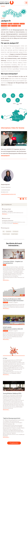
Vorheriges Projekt (7, 209)
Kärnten (10, 23)
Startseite (3, 6)
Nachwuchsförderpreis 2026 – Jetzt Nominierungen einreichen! (13, 299)
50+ (3, 231)
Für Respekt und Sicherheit (7, 220)
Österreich (16, 23)
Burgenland (4, 23)
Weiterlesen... (15, 223)
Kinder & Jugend (6, 234)
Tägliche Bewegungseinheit (11, 418)
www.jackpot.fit (5, 155)
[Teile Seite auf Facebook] (23, 199)
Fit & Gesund (15, 231)
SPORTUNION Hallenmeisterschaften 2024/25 (13, 328)
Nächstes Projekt (6, 218)
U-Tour (5, 358)
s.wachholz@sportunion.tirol (8, 194)
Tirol (9, 25)
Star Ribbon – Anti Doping (7, 211)
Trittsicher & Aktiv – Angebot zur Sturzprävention (13, 262)
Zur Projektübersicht (7, 204)
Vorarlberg (14, 25)
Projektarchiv (14, 443)
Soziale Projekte (14, 234)
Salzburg (22, 23)
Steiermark (4, 25)
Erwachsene (4, 27)
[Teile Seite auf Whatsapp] (20, 199)
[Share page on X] (26, 199)
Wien (19, 25)
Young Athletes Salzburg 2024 (12, 393)
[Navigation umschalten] (26, 2)
